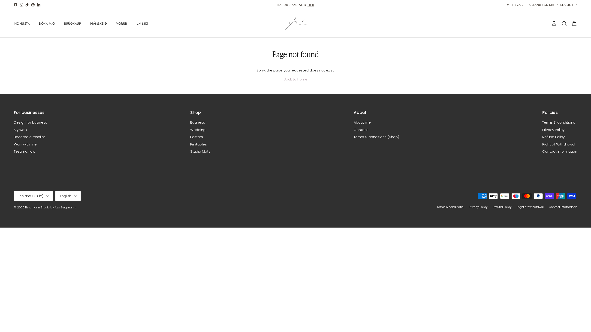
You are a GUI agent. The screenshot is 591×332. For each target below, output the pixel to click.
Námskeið (98, 23)
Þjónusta (22, 23)
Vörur (121, 23)
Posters (196, 136)
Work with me (25, 144)
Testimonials (24, 151)
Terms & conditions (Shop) (376, 136)
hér (311, 5)
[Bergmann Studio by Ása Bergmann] (295, 24)
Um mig (142, 23)
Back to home (296, 79)
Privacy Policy (553, 129)
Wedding (197, 129)
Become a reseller (29, 136)
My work (20, 129)
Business (197, 122)
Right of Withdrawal (558, 144)
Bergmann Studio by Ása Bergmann (50, 207)
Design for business (30, 122)
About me (362, 122)
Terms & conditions (558, 122)
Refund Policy (553, 136)
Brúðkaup (72, 23)
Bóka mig (47, 23)
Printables (198, 144)
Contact (361, 129)
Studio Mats (200, 151)
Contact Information (559, 151)
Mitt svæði (516, 5)
